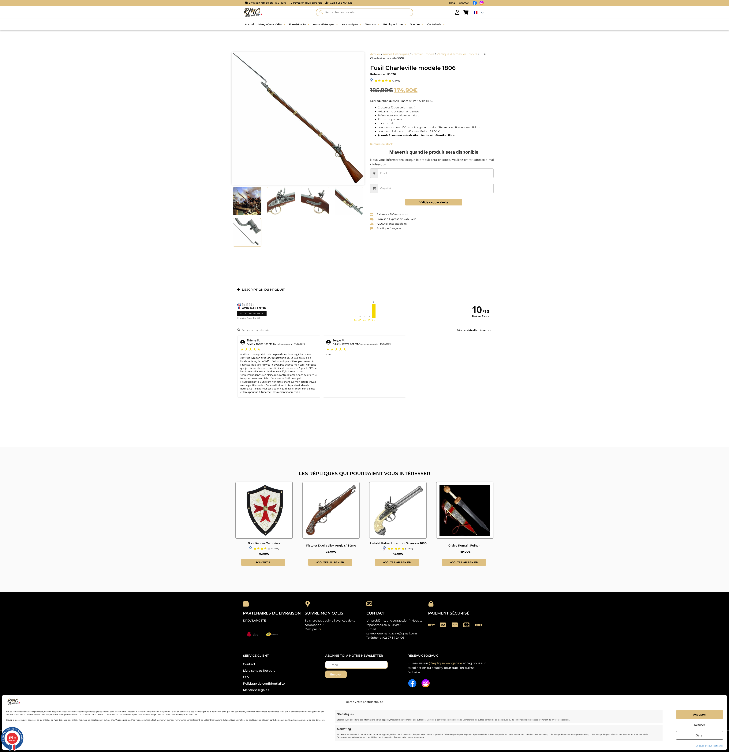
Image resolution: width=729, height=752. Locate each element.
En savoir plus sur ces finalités (709, 746)
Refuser (699, 725)
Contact (464, 2)
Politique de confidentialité (264, 683)
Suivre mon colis (324, 613)
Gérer (700, 735)
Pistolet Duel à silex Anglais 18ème (331, 545)
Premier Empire (422, 54)
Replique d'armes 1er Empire (457, 54)
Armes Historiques (396, 54)
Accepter (699, 714)
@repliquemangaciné (445, 663)
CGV (246, 677)
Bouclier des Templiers (264, 543)
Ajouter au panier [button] (330, 562)
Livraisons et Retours (259, 670)
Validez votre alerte (433, 202)
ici (319, 629)
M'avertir (263, 562)
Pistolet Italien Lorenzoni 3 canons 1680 (398, 543)
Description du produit (263, 289)
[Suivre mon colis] (307, 604)
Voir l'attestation (252, 313)
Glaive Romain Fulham (464, 545)
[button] (364, 289)
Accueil (375, 54)
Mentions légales (256, 690)
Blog (452, 2)
